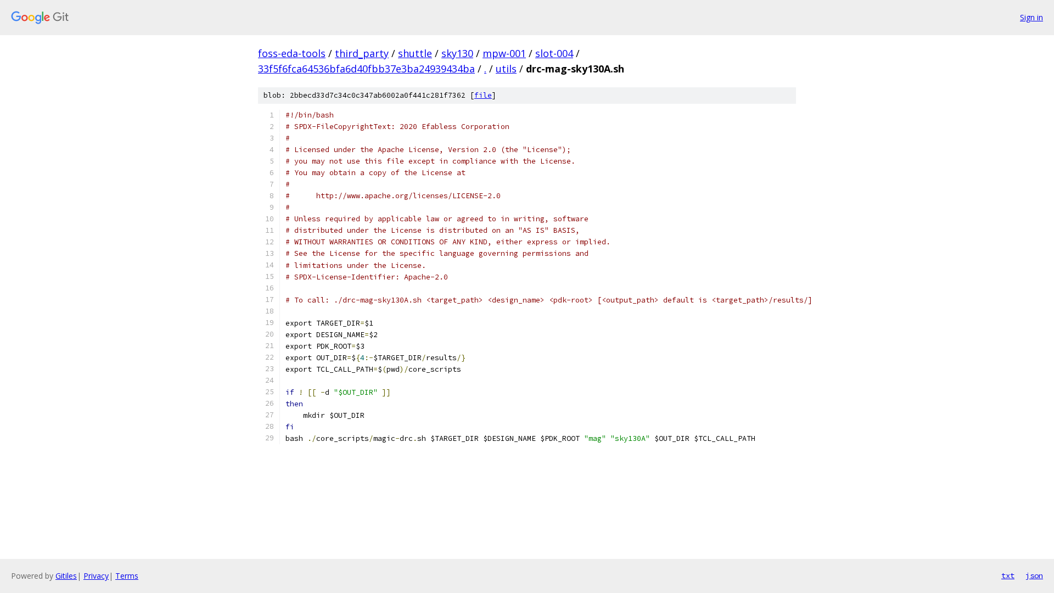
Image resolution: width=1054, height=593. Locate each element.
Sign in (1031, 17)
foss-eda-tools (292, 53)
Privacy (96, 575)
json (1034, 575)
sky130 (457, 53)
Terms (126, 575)
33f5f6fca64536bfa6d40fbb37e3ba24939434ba (366, 68)
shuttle (415, 53)
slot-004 (554, 53)
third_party (362, 53)
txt (1007, 575)
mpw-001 (504, 53)
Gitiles (66, 575)
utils (506, 68)
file (483, 95)
